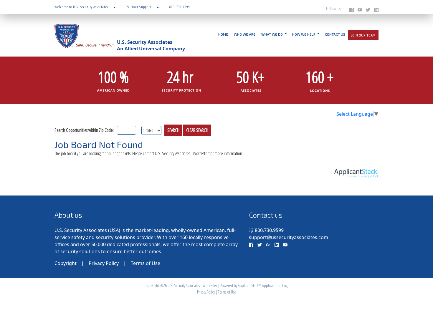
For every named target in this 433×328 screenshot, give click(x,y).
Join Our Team (363, 35)
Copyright (65, 263)
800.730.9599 (269, 230)
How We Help (303, 34)
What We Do (272, 34)
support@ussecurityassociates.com (288, 237)
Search (173, 130)
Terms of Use (145, 263)
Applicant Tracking (274, 285)
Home (223, 34)
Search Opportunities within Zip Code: (84, 130)
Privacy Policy (104, 263)
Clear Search (197, 130)
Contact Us (335, 34)
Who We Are (244, 34)
